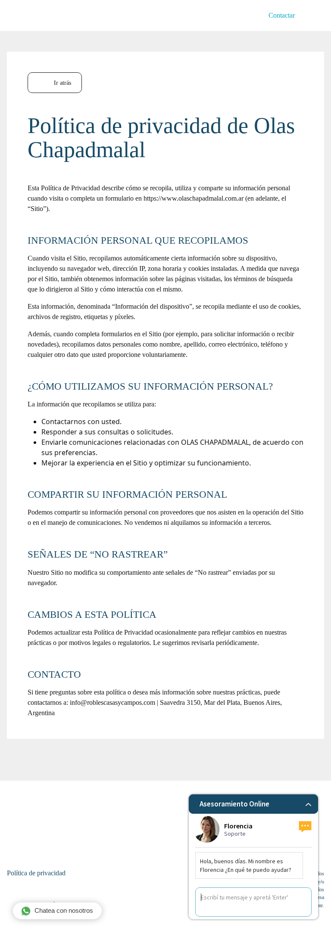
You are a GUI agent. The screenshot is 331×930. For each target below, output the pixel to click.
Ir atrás (61, 82)
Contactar (282, 15)
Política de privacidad (36, 873)
